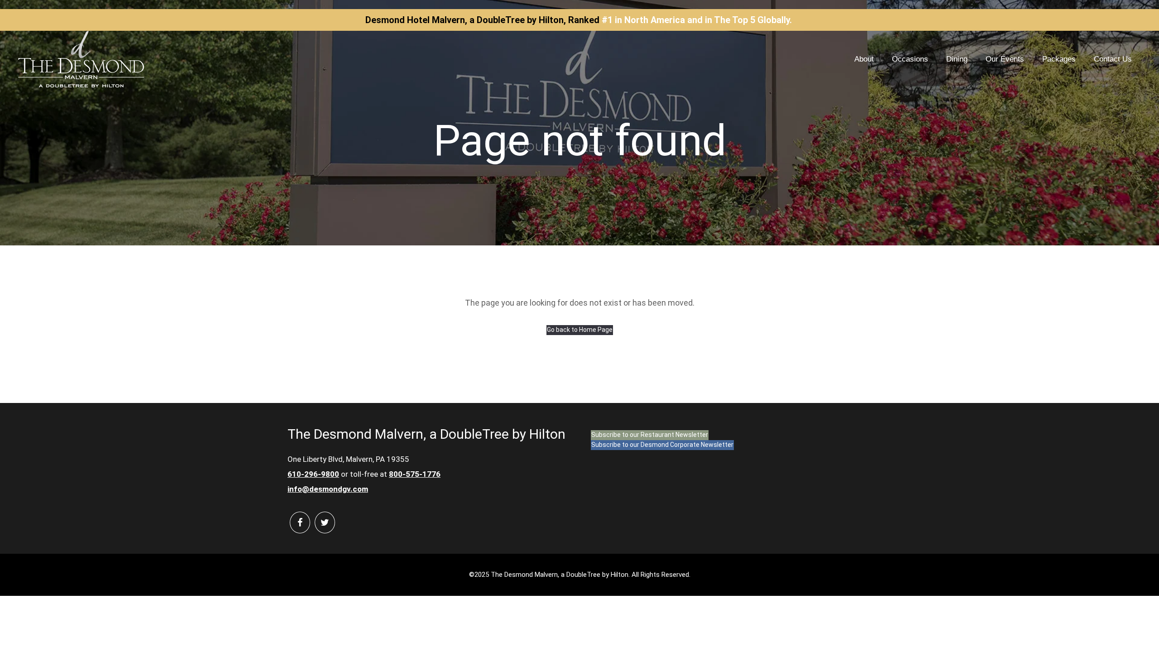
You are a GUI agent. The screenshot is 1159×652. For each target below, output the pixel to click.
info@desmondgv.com (327, 489)
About (864, 59)
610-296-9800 (313, 474)
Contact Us (1113, 59)
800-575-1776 (415, 474)
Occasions (910, 59)
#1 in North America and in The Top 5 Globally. (697, 19)
